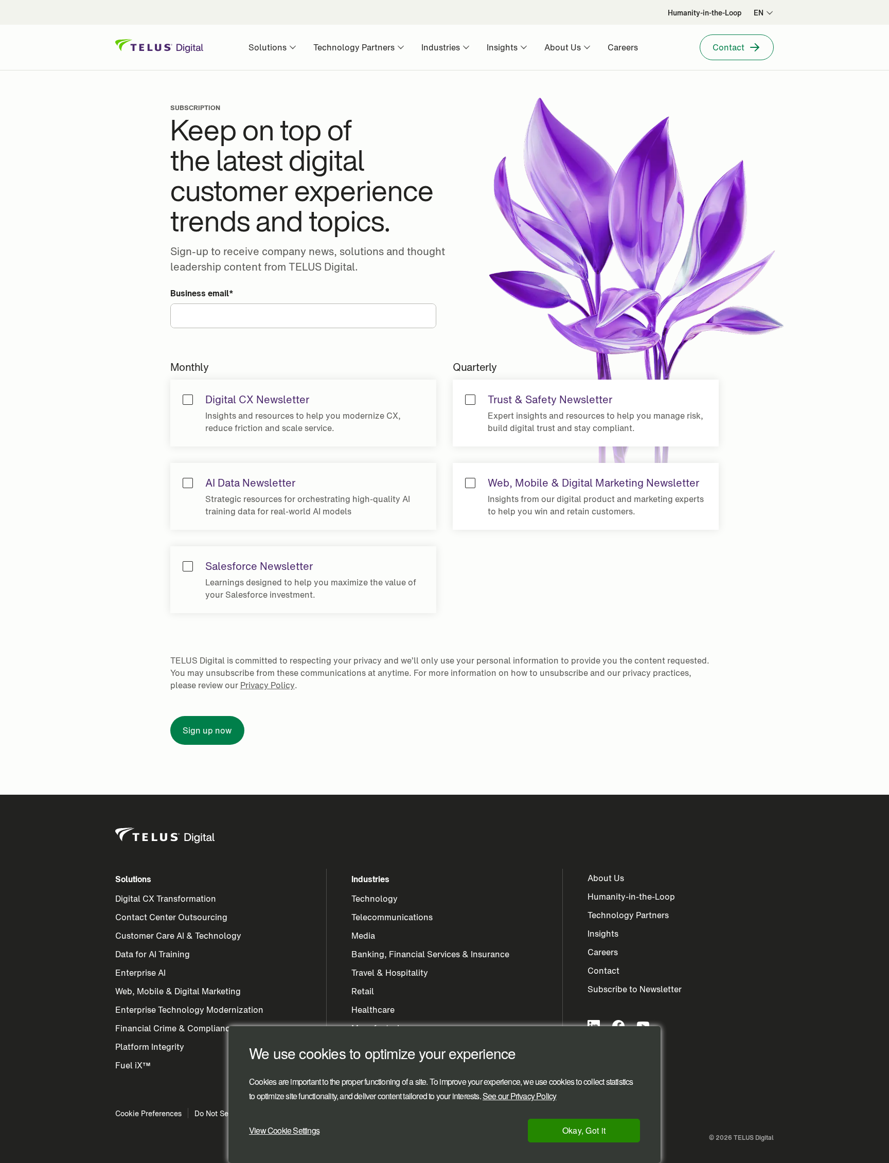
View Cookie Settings (284, 1130)
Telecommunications (392, 917)
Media (363, 935)
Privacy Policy (267, 685)
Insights (603, 933)
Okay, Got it (584, 1130)
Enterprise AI (140, 973)
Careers (603, 952)
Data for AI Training (152, 954)
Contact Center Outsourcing (171, 917)
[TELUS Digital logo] (165, 836)
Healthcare (373, 1010)
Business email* (202, 293)
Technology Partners (628, 915)
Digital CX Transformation (165, 898)
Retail (362, 991)
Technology (374, 898)
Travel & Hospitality (389, 973)
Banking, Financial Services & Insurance (430, 954)
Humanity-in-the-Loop (631, 896)
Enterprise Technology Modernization (189, 1010)
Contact (603, 970)
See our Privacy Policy (519, 1096)
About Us (606, 878)
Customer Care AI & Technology (178, 935)
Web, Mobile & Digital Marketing (178, 991)
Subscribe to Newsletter (635, 989)
